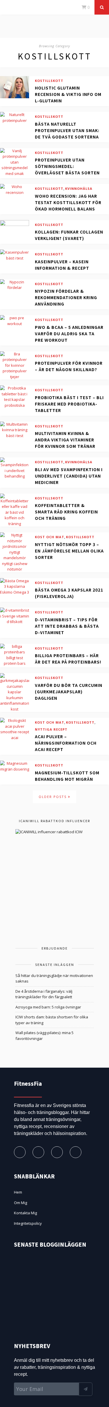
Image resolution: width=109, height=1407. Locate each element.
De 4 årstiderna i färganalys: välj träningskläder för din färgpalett (43, 994)
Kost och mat (49, 537)
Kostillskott (49, 80)
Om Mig (20, 1202)
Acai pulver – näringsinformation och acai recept (66, 743)
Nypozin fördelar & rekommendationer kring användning (66, 297)
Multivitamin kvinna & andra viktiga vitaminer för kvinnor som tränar (65, 439)
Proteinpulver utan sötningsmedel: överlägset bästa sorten (67, 166)
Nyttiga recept (51, 729)
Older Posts (53, 796)
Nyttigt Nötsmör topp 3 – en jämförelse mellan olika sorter (69, 550)
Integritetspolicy (28, 1223)
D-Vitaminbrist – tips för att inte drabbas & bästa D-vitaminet (67, 626)
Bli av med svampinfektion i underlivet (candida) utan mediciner (69, 475)
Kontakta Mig (25, 1212)
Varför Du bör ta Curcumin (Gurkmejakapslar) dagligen (68, 691)
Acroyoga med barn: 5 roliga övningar (48, 1007)
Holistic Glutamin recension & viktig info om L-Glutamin (68, 94)
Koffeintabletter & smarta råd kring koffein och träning (66, 511)
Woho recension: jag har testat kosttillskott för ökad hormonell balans (68, 202)
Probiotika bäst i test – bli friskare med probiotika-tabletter (69, 403)
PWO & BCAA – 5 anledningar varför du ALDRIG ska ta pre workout (69, 333)
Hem (18, 1192)
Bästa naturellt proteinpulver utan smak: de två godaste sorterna (67, 130)
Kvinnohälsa (78, 188)
